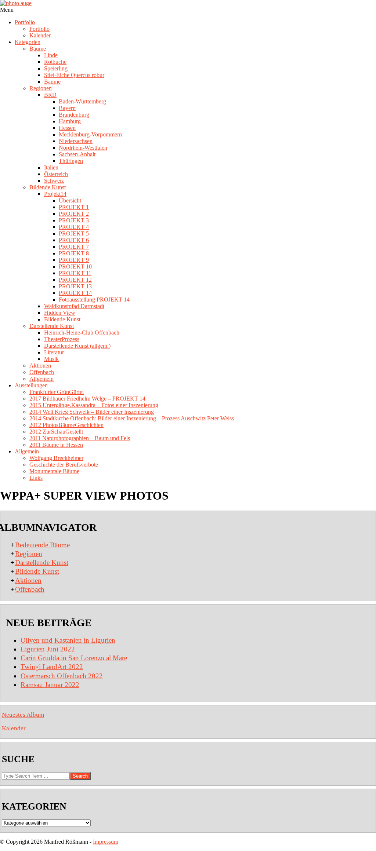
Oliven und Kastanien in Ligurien (68, 640)
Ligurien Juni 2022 (48, 649)
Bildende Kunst (37, 571)
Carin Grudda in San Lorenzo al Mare (74, 658)
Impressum (105, 842)
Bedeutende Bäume (42, 545)
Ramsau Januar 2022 (50, 685)
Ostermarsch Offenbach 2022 (62, 676)
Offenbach (29, 589)
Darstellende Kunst (41, 562)
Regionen (28, 554)
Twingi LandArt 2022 (52, 667)
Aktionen (28, 580)
